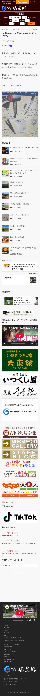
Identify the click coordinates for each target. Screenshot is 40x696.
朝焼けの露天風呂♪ (16, 182)
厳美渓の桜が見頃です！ (10, 535)
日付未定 (33, 17)
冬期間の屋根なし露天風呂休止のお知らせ (24, 147)
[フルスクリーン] (35, 344)
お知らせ (17, 540)
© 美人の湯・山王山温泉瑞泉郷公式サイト (20, 692)
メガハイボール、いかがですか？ (20, 215)
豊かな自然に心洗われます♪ (19, 193)
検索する (31, 24)
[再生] (4, 344)
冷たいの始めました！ (17, 237)
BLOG (16, 533)
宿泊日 (6, 17)
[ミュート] (32, 344)
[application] (20, 335)
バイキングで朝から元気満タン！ (20, 204)
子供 (18, 24)
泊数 (10, 20)
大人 (7, 24)
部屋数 (22, 20)
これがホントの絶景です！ (18, 226)
